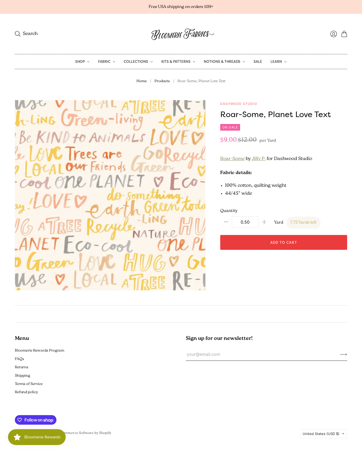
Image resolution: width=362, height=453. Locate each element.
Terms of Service (29, 384)
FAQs (19, 359)
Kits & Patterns (176, 61)
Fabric (104, 61)
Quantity (229, 211)
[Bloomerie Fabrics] (181, 33)
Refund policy (26, 392)
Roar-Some (232, 159)
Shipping (22, 376)
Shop (80, 61)
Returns (21, 367)
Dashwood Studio (238, 104)
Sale (258, 61)
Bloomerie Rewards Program (39, 351)
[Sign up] (343, 354)
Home (141, 81)
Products (162, 81)
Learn (276, 61)
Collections (136, 61)
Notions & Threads (222, 61)
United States (321, 434)
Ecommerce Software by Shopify (84, 433)
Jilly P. (259, 159)
